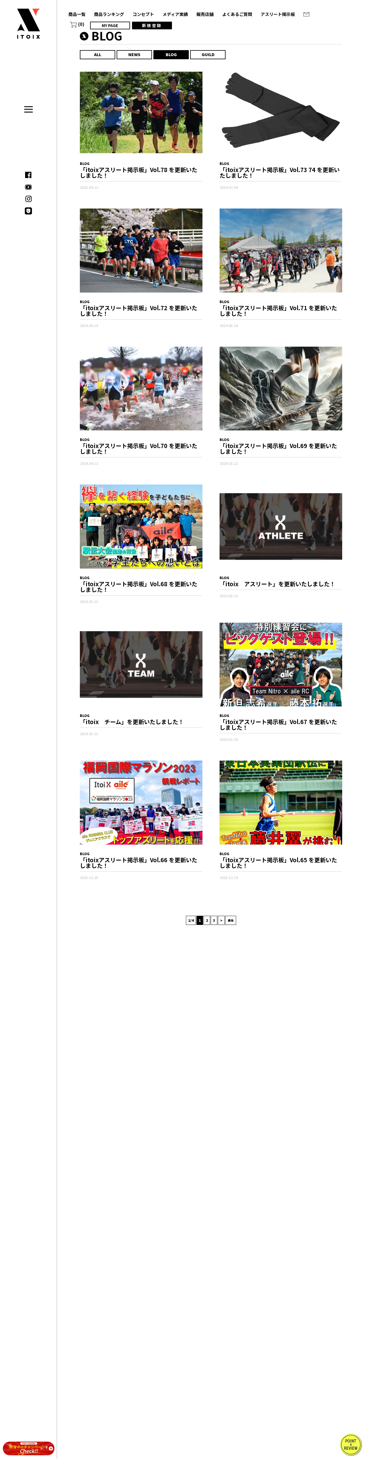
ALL (97, 54)
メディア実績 (175, 14)
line (28, 210)
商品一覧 (77, 14)
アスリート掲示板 (278, 14)
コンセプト (143, 14)
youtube (28, 187)
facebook (28, 175)
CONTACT (306, 14)
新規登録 (152, 25)
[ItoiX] (28, 28)
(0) (81, 24)
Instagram (28, 199)
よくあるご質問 (237, 14)
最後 (231, 920)
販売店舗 (205, 14)
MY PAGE (110, 25)
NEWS (134, 54)
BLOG (171, 54)
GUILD (208, 54)
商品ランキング (109, 14)
